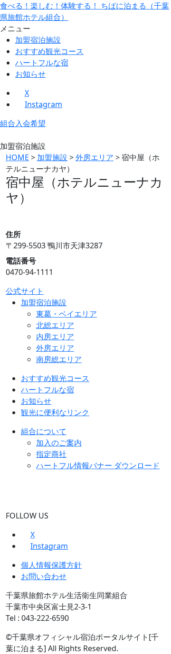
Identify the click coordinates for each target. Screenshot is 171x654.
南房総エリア (59, 359)
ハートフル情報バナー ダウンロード (98, 465)
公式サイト (25, 291)
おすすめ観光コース (49, 51)
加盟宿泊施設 (38, 40)
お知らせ (30, 74)
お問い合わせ (43, 576)
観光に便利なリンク (55, 412)
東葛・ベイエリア (66, 314)
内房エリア (55, 336)
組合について (43, 431)
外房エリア (55, 348)
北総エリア (55, 325)
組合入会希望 (23, 123)
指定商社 (51, 454)
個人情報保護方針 (51, 565)
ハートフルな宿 (41, 62)
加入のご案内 (59, 442)
